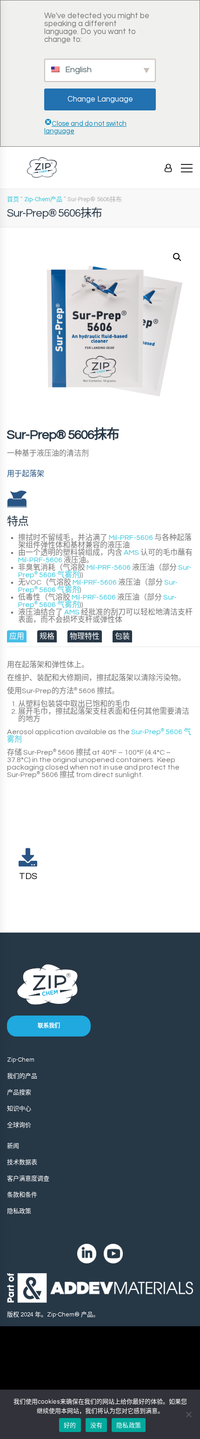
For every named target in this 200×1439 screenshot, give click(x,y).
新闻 (13, 1146)
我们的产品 (22, 1076)
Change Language (100, 99)
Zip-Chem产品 (43, 199)
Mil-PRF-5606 (131, 537)
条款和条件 (22, 1195)
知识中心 (19, 1108)
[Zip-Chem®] (42, 167)
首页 (13, 199)
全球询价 (19, 1125)
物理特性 (85, 636)
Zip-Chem (20, 1060)
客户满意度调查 (28, 1178)
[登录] (168, 168)
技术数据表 (22, 1162)
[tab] (17, 636)
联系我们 (49, 1026)
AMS (131, 552)
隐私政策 (19, 1211)
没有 (96, 1425)
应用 (16, 636)
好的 (70, 1425)
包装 (122, 636)
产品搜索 (19, 1092)
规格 (47, 636)
